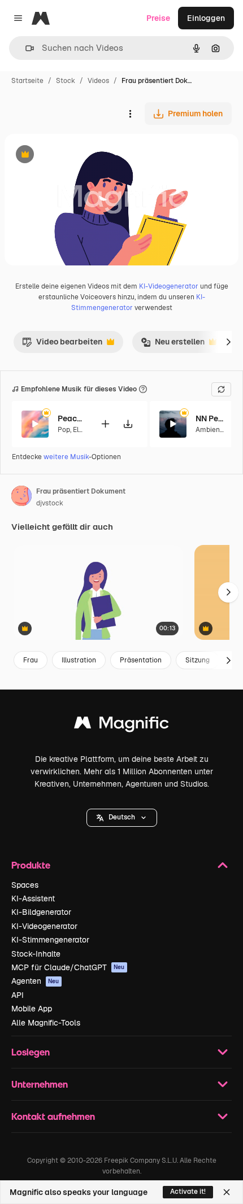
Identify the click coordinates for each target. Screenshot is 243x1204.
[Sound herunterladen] (128, 424)
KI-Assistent (33, 898)
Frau (30, 660)
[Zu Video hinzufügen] (105, 424)
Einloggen (206, 18)
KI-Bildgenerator (41, 912)
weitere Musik (66, 456)
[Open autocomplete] (25, 48)
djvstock (49, 503)
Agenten (35, 981)
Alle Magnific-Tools (45, 1023)
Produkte (30, 865)
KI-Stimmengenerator (50, 940)
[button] (121, 818)
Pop (64, 429)
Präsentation (141, 660)
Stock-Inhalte (35, 954)
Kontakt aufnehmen (53, 1116)
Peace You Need (72, 418)
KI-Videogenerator (168, 286)
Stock (65, 80)
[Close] (226, 1192)
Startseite (27, 80)
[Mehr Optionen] (130, 113)
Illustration (79, 660)
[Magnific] (121, 725)
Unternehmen (39, 1084)
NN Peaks (210, 418)
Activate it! (188, 1191)
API (17, 995)
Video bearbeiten (62, 344)
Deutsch (122, 817)
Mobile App (31, 1009)
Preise (158, 18)
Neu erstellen (173, 344)
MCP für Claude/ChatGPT (68, 967)
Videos (98, 80)
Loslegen (30, 1052)
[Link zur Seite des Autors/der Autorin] (21, 497)
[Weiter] (228, 341)
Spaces (24, 885)
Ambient (209, 429)
